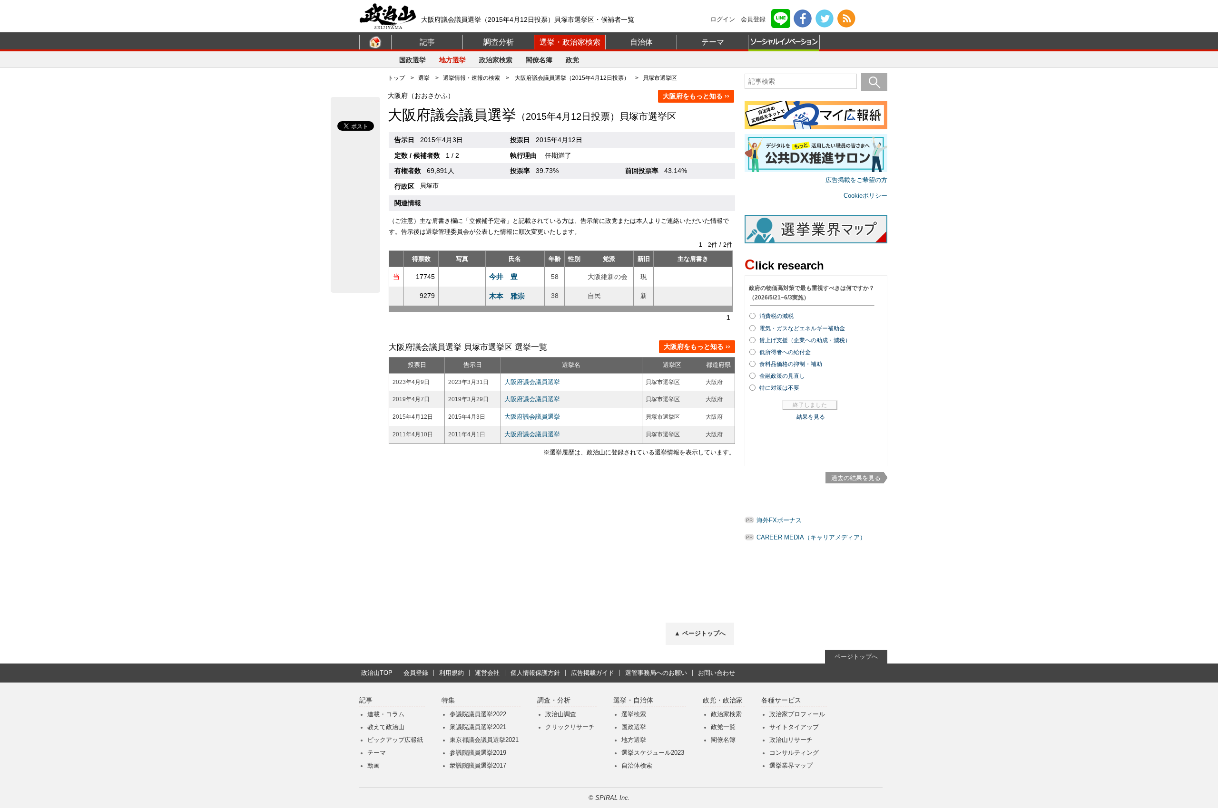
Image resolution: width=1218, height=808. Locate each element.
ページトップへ (856, 656)
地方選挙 (452, 60)
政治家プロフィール (797, 714)
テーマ (712, 42)
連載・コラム (385, 714)
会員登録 (753, 19)
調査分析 (498, 42)
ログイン (722, 19)
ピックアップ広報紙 (395, 740)
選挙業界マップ (791, 765)
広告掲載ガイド (592, 672)
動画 (373, 765)
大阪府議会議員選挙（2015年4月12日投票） (572, 78)
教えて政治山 (385, 727)
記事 (427, 42)
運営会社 (487, 672)
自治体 (641, 42)
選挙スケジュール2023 (652, 753)
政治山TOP (377, 672)
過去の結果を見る (856, 477)
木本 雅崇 (507, 296)
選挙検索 (633, 714)
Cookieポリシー (865, 195)
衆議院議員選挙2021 (478, 727)
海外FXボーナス (779, 520)
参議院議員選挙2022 (478, 714)
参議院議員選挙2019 (478, 753)
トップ (396, 78)
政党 (572, 60)
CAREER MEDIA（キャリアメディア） (811, 537)
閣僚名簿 (539, 60)
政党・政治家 (723, 700)
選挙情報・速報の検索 (471, 78)
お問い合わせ (716, 672)
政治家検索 (495, 60)
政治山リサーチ (791, 740)
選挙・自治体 (633, 700)
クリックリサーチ (570, 727)
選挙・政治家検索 (570, 42)
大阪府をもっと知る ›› (696, 96)
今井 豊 (503, 276)
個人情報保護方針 (535, 672)
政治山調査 (560, 714)
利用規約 (451, 672)
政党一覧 (723, 727)
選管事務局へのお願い (656, 672)
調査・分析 (553, 700)
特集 (448, 700)
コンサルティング (794, 753)
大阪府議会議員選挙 (532, 381)
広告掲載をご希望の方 (856, 179)
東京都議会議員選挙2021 (484, 740)
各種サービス (781, 700)
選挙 (424, 78)
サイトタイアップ (794, 727)
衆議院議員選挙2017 (478, 765)
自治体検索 (636, 765)
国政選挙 (412, 60)
